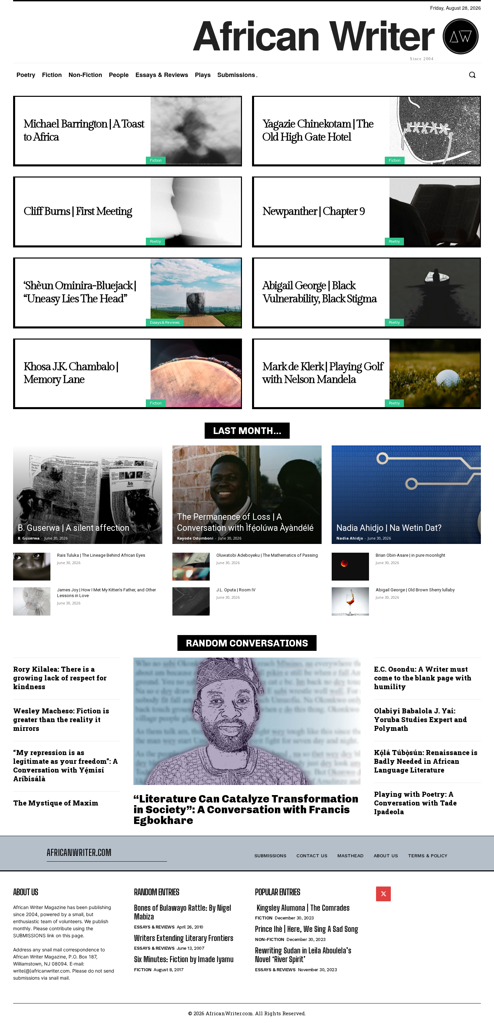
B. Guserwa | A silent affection (73, 528)
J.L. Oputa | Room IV (235, 589)
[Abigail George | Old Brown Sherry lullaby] (350, 601)
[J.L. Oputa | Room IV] (191, 601)
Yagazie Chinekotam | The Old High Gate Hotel (317, 130)
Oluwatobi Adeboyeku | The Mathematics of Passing (267, 555)
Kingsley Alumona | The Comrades (302, 907)
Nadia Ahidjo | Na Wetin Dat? (389, 528)
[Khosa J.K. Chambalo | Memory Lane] (196, 373)
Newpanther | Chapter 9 (313, 211)
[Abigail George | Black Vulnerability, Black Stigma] (434, 292)
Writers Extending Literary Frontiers (183, 938)
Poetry (155, 241)
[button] (472, 75)
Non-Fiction (269, 939)
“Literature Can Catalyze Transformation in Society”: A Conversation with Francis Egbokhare (246, 809)
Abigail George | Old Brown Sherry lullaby (415, 589)
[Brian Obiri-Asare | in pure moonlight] (350, 567)
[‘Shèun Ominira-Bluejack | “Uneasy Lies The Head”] (196, 292)
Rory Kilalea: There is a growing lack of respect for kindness (60, 678)
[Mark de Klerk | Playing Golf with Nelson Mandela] (434, 373)
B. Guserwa (29, 538)
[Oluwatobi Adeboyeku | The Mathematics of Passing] (191, 567)
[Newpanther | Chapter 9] (434, 211)
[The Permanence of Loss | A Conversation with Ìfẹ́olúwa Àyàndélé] (247, 494)
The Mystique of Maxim (55, 802)
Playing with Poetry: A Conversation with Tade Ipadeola (415, 803)
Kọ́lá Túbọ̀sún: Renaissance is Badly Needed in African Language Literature (426, 761)
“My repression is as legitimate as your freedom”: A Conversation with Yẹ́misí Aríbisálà (65, 765)
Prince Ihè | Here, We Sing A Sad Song (306, 929)
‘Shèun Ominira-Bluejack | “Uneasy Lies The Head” (80, 292)
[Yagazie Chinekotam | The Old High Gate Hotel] (434, 131)
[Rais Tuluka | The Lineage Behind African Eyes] (31, 567)
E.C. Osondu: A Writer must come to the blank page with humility (422, 678)
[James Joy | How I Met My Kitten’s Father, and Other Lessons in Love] (31, 601)
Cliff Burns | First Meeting (78, 211)
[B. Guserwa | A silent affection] (87, 494)
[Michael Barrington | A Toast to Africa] (196, 131)
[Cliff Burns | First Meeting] (196, 211)
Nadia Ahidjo (349, 538)
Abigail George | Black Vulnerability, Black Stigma (319, 292)
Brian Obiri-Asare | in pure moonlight (410, 555)
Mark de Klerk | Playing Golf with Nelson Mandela (322, 373)
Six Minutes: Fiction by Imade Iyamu (184, 959)
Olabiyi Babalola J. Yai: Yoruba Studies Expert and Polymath (420, 719)
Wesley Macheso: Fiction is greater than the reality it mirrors (61, 719)
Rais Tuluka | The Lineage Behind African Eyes (101, 555)
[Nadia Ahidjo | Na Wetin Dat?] (406, 494)
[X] (383, 894)
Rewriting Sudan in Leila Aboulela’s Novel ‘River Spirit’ (303, 955)
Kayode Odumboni (195, 538)
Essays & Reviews (164, 322)
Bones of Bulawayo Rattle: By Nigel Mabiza (182, 912)
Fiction (156, 160)
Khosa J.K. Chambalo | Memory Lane (71, 373)
